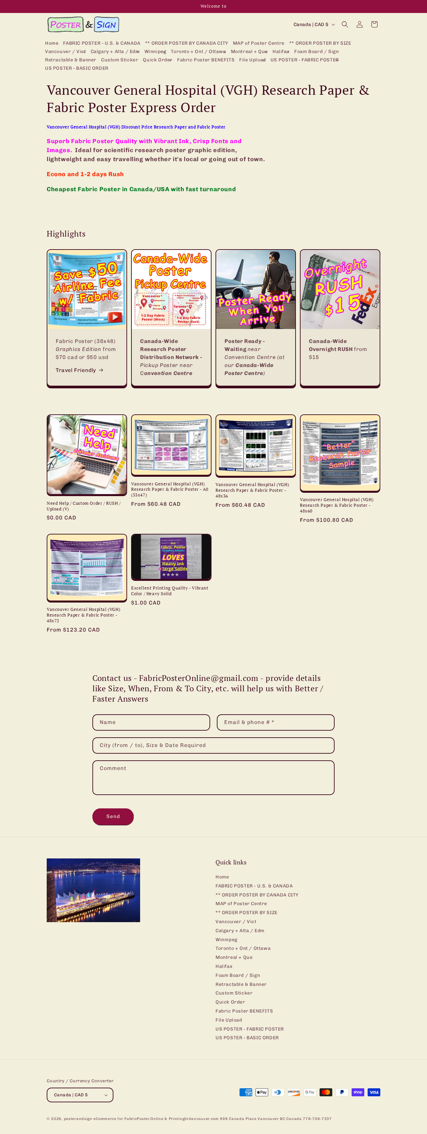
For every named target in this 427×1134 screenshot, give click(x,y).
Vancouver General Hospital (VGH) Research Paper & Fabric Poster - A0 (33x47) (169, 489)
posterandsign (78, 1119)
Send (113, 816)
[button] (65, 52)
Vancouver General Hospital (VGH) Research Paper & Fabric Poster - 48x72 (83, 615)
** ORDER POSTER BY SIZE (247, 912)
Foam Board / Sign (238, 975)
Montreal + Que (234, 957)
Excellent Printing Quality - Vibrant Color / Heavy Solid (169, 591)
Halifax (224, 966)
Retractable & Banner (241, 984)
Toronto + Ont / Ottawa (243, 948)
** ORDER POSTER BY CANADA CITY (257, 895)
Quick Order (230, 1002)
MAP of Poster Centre (241, 903)
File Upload (229, 1020)
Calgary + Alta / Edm (240, 930)
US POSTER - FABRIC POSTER (250, 1029)
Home (222, 877)
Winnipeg (227, 939)
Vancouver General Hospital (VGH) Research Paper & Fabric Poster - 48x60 (336, 505)
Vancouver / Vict (236, 921)
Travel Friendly (76, 370)
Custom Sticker (234, 993)
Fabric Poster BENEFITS (244, 1011)
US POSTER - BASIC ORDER (247, 1038)
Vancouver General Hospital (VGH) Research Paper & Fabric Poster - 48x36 (252, 490)
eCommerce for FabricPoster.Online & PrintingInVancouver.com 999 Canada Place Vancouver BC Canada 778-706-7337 (212, 1119)
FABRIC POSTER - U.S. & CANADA (254, 886)
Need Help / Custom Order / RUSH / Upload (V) (84, 506)
